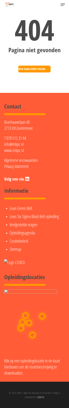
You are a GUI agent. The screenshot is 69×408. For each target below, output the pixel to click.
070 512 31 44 (16, 138)
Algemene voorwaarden (21, 160)
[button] (63, 4)
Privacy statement (16, 166)
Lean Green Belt (21, 208)
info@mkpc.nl (14, 144)
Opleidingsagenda (22, 233)
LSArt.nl (40, 397)
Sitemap (15, 249)
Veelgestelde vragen (23, 225)
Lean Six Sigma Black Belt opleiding (34, 216)
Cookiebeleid (19, 241)
